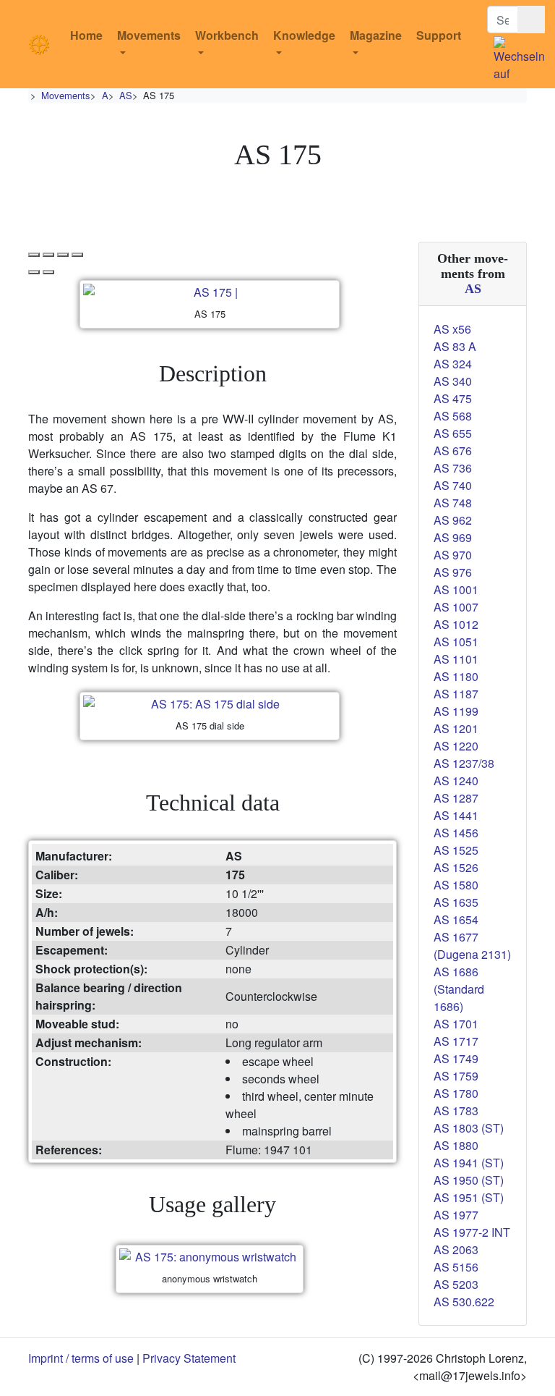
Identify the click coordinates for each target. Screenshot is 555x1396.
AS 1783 (456, 1110)
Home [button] (86, 35)
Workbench (227, 35)
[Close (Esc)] (34, 255)
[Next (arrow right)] (48, 272)
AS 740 (453, 485)
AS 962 (453, 520)
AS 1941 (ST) (469, 1162)
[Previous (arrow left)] (34, 272)
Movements (149, 35)
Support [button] (438, 35)
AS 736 (453, 468)
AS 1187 (456, 693)
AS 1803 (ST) (469, 1128)
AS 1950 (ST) (469, 1180)
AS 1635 (456, 902)
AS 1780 (456, 1093)
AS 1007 (456, 606)
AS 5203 (456, 1284)
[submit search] (531, 19)
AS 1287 (456, 798)
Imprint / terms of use (81, 1358)
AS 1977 (456, 1214)
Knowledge (304, 35)
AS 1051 (456, 641)
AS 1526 (456, 867)
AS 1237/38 (464, 763)
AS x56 (452, 329)
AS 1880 (456, 1145)
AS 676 (453, 450)
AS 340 (453, 381)
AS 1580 (456, 884)
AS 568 (453, 415)
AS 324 (453, 363)
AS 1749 (456, 1058)
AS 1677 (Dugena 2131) (472, 945)
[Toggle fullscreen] (63, 255)
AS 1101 (456, 659)
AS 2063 (456, 1249)
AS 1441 (456, 815)
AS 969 (453, 537)
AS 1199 (456, 711)
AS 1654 (456, 919)
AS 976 (453, 572)
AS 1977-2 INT (472, 1232)
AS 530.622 (464, 1301)
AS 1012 (456, 624)
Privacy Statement (189, 1358)
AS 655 (453, 433)
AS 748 (453, 502)
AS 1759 (456, 1075)
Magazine (376, 35)
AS (125, 95)
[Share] (48, 255)
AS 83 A (455, 346)
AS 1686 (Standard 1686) (459, 989)
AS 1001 (456, 589)
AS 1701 (456, 1023)
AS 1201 (456, 728)
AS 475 (453, 398)
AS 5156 (456, 1266)
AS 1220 (456, 745)
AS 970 (453, 554)
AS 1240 (456, 780)
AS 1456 (456, 832)
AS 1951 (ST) (469, 1197)
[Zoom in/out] (77, 255)
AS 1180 (456, 676)
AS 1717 (456, 1041)
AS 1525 (456, 850)
